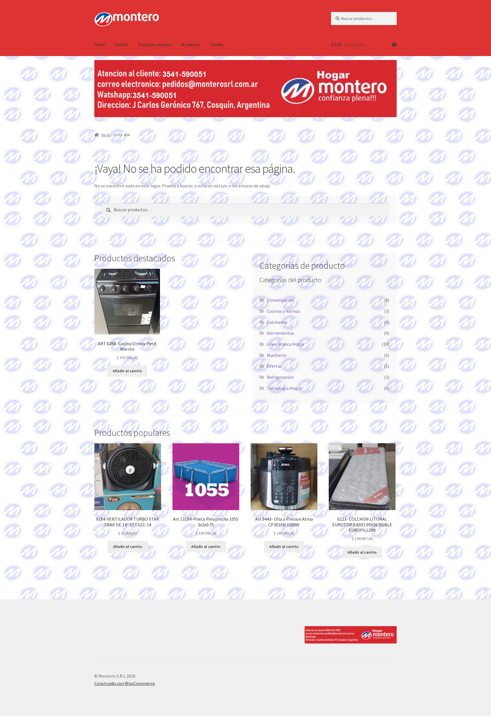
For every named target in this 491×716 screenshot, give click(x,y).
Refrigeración (280, 377)
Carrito (121, 44)
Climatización (280, 300)
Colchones (277, 322)
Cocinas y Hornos (283, 311)
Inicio (99, 44)
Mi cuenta (190, 44)
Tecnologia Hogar (284, 388)
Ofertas (274, 366)
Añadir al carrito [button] (127, 370)
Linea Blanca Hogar (286, 344)
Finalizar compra (154, 44)
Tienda (216, 44)
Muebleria (276, 355)
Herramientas (280, 333)
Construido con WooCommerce (124, 683)
